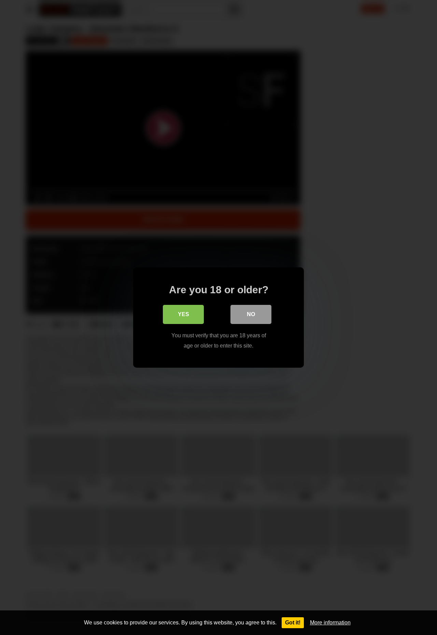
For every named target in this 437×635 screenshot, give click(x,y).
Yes (183, 314)
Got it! (292, 622)
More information (330, 622)
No (251, 314)
